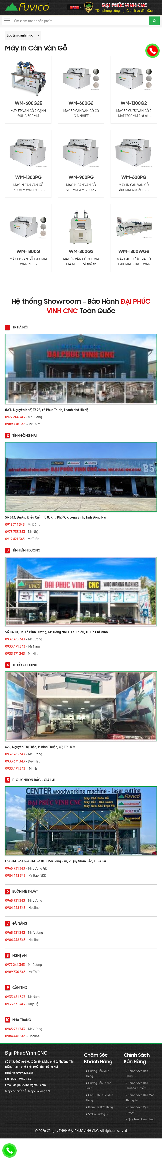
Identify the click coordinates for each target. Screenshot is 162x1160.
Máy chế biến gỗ (15, 1091)
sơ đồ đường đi (98, 1114)
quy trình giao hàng (141, 1119)
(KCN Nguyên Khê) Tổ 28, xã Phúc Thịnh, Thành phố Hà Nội (47, 409)
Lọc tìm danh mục (20, 35)
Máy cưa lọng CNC (40, 1091)
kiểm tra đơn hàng (100, 1107)
